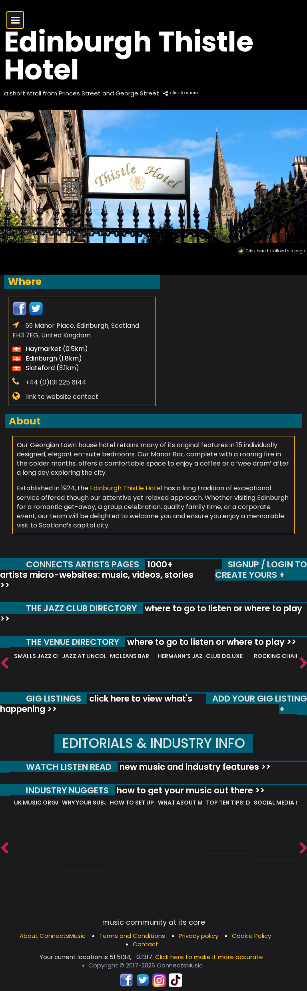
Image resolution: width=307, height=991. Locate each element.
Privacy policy (198, 936)
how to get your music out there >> (190, 790)
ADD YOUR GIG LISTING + (259, 704)
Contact (145, 944)
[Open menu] (15, 20)
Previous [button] (4, 663)
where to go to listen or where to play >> (151, 613)
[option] (34, 657)
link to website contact (62, 396)
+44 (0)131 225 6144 (55, 382)
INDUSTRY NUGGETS (67, 790)
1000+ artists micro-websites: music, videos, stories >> (96, 575)
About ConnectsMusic (53, 936)
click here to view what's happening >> (96, 704)
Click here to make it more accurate (209, 957)
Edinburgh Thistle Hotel (126, 488)
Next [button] (303, 663)
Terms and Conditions (132, 936)
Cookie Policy (251, 936)
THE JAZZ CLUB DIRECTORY (81, 608)
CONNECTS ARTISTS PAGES (82, 564)
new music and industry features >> (194, 767)
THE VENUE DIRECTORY (72, 642)
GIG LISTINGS (53, 698)
